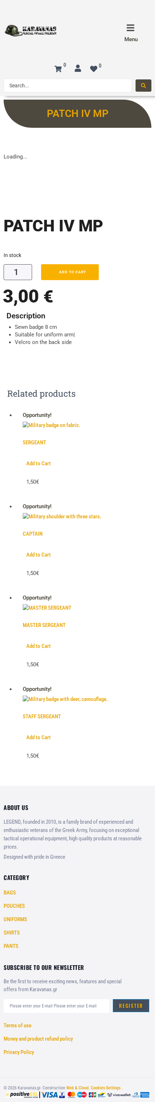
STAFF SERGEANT (42, 716)
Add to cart (72, 272)
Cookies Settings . (106, 1087)
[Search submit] (143, 85)
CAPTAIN (33, 534)
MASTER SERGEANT (44, 625)
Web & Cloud (77, 1087)
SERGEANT (34, 442)
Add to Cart (38, 463)
